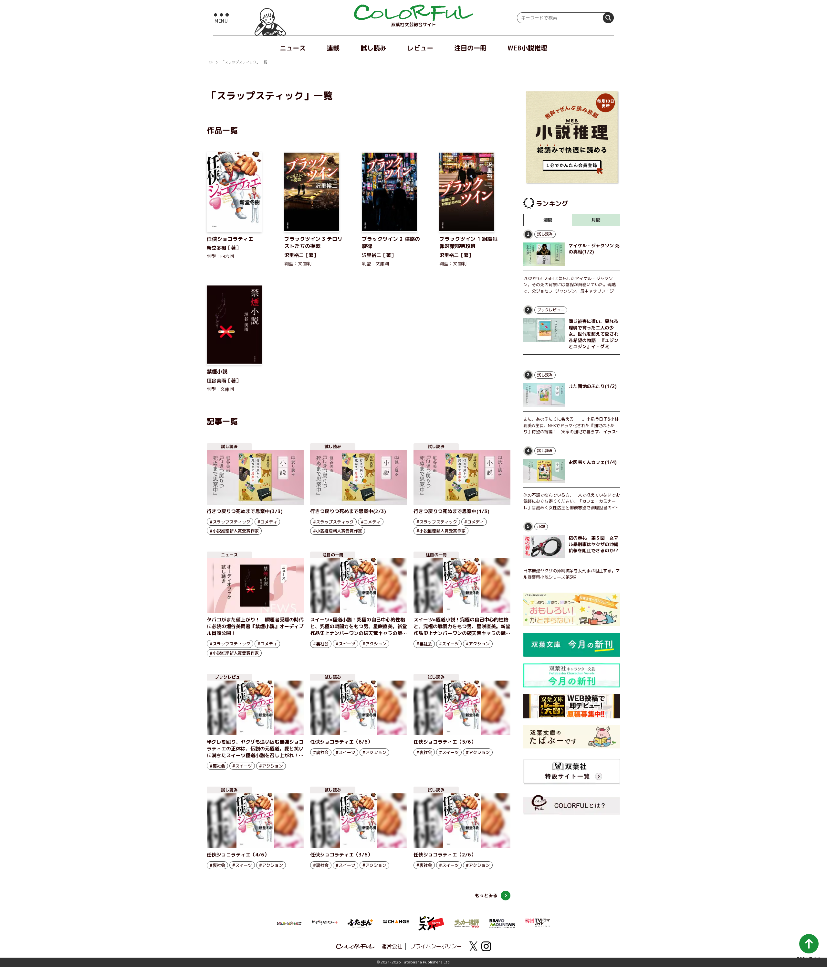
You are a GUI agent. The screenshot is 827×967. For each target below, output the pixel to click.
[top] (413, 13)
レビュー (420, 47)
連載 (333, 47)
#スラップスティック (230, 522)
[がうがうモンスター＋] (325, 923)
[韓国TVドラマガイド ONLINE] (538, 922)
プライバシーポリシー (436, 946)
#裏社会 (321, 644)
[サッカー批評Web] (467, 922)
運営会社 (392, 946)
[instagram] (486, 946)
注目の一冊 (470, 47)
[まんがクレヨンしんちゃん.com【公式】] (289, 922)
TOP (210, 62)
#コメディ (267, 522)
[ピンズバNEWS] (431, 919)
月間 (596, 220)
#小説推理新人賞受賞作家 (234, 531)
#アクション (374, 644)
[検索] (608, 17)
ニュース (293, 47)
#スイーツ (345, 644)
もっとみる (486, 895)
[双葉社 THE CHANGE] (396, 923)
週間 (547, 220)
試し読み (373, 47)
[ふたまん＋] (360, 922)
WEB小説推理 (527, 47)
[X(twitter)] (473, 946)
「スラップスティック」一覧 (244, 62)
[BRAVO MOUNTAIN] (502, 922)
